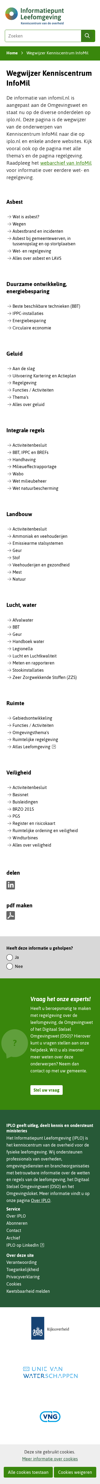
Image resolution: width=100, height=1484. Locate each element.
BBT (16, 627)
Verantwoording (21, 1262)
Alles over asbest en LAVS (37, 258)
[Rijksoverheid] (50, 1328)
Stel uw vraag (46, 1090)
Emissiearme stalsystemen (38, 543)
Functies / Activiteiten (33, 390)
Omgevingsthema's (31, 732)
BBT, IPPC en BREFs (31, 452)
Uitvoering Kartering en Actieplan (44, 375)
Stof (16, 557)
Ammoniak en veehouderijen (40, 536)
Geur (17, 550)
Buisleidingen (25, 801)
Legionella (23, 648)
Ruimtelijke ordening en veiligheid (45, 830)
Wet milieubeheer (30, 481)
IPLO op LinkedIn (25, 1245)
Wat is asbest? (26, 216)
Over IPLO (40, 1200)
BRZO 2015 (23, 809)
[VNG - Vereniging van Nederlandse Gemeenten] (50, 1416)
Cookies (13, 1284)
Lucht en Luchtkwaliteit (35, 655)
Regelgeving (25, 382)
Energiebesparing (29, 320)
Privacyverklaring (23, 1276)
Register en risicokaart (34, 823)
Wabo (18, 473)
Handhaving (24, 459)
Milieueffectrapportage (35, 466)
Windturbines (25, 837)
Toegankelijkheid (22, 1269)
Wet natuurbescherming (35, 488)
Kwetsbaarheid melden (28, 1291)
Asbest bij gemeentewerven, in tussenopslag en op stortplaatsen (44, 241)
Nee (19, 966)
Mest (17, 572)
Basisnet (20, 794)
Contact (13, 1230)
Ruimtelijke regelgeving (35, 739)
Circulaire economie (32, 327)
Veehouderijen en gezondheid (41, 564)
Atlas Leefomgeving (34, 747)
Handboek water (28, 641)
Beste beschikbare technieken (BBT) (46, 306)
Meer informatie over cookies (50, 1458)
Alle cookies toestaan (28, 1472)
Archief (13, 1237)
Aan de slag (24, 368)
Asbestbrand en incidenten (38, 231)
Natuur (19, 579)
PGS (16, 816)
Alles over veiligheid (32, 845)
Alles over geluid (29, 404)
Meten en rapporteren (33, 662)
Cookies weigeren (75, 1472)
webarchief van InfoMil (66, 163)
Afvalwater (23, 620)
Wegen (19, 223)
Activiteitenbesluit (30, 445)
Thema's (21, 397)
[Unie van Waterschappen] (50, 1372)
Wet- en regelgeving (32, 251)
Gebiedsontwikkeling (32, 718)
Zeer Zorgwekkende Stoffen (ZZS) (45, 677)
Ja (17, 957)
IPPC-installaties (28, 313)
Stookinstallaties (28, 670)
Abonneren (16, 1223)
